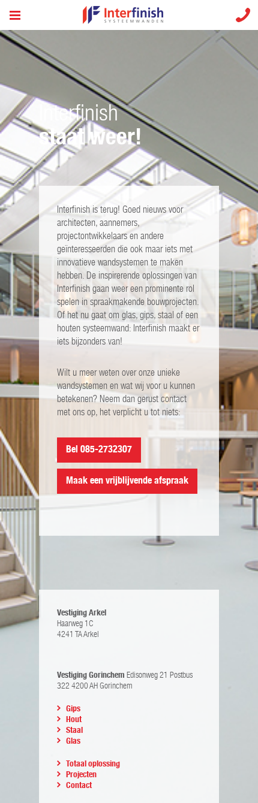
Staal (74, 730)
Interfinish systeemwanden (129, 15)
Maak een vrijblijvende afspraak (127, 481)
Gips (73, 709)
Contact (79, 785)
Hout (74, 720)
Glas (73, 741)
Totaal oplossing (93, 764)
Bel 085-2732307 (99, 450)
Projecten (81, 775)
